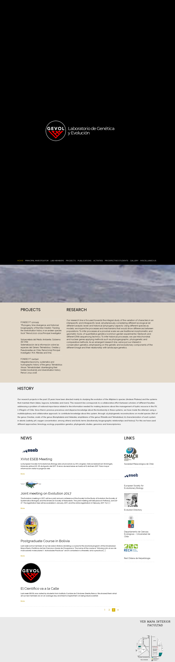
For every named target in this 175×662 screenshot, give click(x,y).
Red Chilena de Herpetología (137, 558)
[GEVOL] (56, 138)
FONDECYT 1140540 (30, 359)
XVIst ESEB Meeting (36, 459)
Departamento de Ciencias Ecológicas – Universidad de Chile (137, 534)
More (23, 474)
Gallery (134, 260)
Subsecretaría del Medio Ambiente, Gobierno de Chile (41, 340)
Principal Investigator (37, 260)
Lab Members (57, 260)
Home (20, 260)
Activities (98, 260)
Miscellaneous (148, 260)
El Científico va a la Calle (40, 588)
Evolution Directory (133, 510)
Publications (84, 260)
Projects (71, 260)
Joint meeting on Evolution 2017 (46, 493)
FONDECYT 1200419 (30, 322)
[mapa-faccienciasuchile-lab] (149, 649)
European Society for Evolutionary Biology (134, 486)
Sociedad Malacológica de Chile (139, 464)
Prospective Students (116, 260)
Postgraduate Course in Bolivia (45, 541)
